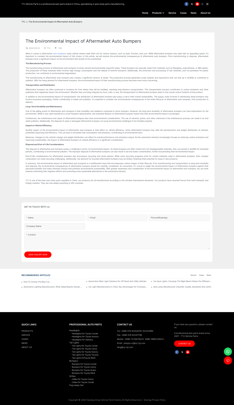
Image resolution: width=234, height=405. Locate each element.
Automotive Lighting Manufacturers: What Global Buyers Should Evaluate (53, 287)
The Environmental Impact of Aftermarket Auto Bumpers (55, 21)
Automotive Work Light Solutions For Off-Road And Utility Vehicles (117, 281)
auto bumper (59, 53)
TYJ (23, 21)
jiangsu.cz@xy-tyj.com (134, 343)
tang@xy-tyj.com (125, 347)
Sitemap (147, 400)
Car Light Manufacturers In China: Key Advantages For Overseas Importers (118, 287)
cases (201, 275)
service (193, 275)
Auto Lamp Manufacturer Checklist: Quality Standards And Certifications (182, 287)
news (209, 275)
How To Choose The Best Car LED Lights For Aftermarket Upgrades (38, 282)
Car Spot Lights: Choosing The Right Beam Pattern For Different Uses (182, 281)
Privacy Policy (158, 400)
